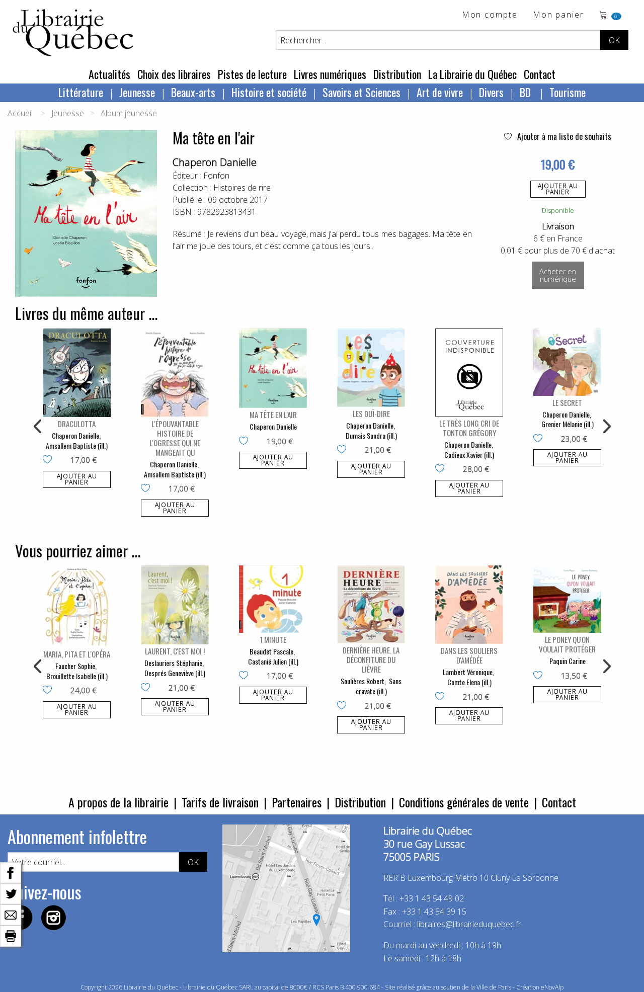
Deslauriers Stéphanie (173, 662)
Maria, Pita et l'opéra (76, 653)
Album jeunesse (129, 113)
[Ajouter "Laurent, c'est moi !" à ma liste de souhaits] (147, 688)
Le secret (567, 402)
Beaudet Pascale (271, 651)
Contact (539, 73)
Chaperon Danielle (215, 162)
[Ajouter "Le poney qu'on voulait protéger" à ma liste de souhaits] (540, 676)
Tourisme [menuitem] (567, 92)
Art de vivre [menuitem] (440, 92)
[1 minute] (273, 599)
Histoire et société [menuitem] (268, 92)
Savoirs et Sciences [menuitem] (361, 92)
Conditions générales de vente (464, 802)
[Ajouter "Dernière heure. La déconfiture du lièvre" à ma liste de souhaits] (344, 706)
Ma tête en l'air (273, 414)
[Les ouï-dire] (371, 367)
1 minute (273, 639)
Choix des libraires (174, 73)
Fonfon (216, 175)
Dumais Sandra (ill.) (371, 435)
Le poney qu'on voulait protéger (567, 644)
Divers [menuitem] (491, 92)
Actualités (109, 73)
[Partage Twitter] (10, 892)
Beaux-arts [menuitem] (193, 92)
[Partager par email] (10, 914)
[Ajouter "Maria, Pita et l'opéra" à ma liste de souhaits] (49, 690)
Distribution (397, 73)
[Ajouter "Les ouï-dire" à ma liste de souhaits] (344, 450)
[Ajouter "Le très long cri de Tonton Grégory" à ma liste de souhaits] (442, 469)
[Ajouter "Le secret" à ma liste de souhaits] (540, 439)
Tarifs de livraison (220, 802)
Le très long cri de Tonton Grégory (469, 428)
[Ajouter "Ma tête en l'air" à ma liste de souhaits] (246, 441)
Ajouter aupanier (558, 189)
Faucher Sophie (75, 665)
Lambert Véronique (468, 672)
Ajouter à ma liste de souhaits (563, 136)
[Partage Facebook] (10, 871)
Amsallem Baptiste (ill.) (77, 445)
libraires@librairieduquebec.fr (469, 924)
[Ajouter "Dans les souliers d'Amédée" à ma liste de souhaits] (442, 697)
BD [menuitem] (526, 92)
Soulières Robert (362, 681)
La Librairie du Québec (472, 73)
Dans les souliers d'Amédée (469, 655)
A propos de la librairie (118, 802)
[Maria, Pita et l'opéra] (77, 606)
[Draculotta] (77, 372)
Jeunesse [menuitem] (137, 92)
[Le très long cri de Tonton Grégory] (469, 372)
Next (606, 427)
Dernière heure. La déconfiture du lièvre (371, 659)
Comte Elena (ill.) (469, 682)
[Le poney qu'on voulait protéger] (567, 599)
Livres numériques (330, 73)
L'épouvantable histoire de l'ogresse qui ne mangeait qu (174, 438)
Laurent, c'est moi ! (175, 650)
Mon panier (558, 15)
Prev (38, 427)
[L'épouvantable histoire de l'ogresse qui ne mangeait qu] (175, 372)
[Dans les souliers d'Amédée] (469, 604)
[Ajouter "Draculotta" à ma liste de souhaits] (49, 460)
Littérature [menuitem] (80, 92)
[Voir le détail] (77, 372)
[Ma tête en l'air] (273, 368)
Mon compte (490, 15)
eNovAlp (552, 987)
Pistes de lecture (252, 73)
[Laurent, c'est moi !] (175, 604)
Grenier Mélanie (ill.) (567, 424)
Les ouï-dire (371, 413)
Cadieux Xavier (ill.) (469, 454)
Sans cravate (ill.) (379, 686)
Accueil (20, 113)
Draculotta (77, 423)
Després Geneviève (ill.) (174, 673)
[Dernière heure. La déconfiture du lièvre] (371, 604)
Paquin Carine (567, 660)
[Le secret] (567, 362)
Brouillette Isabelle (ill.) (77, 676)
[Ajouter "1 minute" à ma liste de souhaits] (246, 676)
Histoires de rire (242, 187)
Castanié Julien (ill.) (273, 661)
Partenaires (296, 802)
